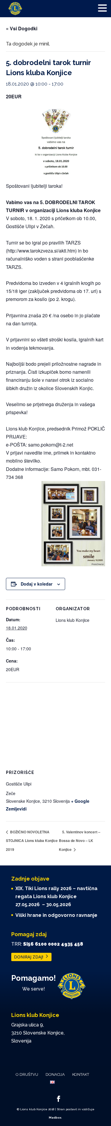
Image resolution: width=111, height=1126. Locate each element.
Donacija (55, 1074)
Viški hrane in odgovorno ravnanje (56, 915)
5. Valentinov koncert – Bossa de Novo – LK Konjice (79, 840)
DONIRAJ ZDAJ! (28, 957)
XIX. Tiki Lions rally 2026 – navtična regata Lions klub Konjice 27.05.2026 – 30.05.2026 (56, 896)
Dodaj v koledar (36, 584)
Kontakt (80, 1074)
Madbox (55, 1117)
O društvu (27, 1074)
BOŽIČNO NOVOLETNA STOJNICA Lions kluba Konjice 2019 (32, 840)
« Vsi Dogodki (21, 28)
